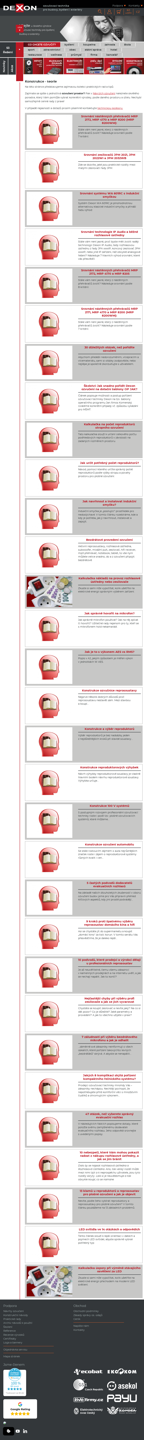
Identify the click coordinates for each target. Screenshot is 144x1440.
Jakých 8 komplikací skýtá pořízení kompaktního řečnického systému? (109, 1077)
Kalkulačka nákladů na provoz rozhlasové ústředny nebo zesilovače (109, 580)
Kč (129, 11)
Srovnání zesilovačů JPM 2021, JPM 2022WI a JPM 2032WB (109, 156)
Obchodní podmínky (86, 1311)
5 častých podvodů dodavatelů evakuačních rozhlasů (109, 884)
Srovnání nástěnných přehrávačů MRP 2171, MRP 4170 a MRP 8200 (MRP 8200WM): (109, 312)
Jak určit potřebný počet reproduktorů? (109, 463)
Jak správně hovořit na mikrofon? (109, 613)
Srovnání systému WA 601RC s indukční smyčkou (109, 195)
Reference (9, 1330)
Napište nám (81, 1325)
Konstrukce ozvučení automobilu (109, 844)
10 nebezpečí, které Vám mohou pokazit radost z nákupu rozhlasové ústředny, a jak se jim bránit (109, 1156)
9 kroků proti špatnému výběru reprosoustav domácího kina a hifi (109, 923)
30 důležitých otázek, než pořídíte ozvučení (109, 349)
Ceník (76, 1319)
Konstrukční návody (15, 1315)
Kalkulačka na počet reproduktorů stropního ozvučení (109, 426)
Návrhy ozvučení (13, 1311)
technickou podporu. (110, 108)
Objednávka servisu (15, 1349)
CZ (138, 12)
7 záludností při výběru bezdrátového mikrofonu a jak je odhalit (109, 1038)
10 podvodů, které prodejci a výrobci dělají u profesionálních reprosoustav (109, 961)
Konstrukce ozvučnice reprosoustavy (109, 690)
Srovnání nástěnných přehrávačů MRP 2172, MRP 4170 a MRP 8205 (109, 272)
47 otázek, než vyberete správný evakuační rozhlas (109, 1115)
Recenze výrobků (13, 1334)
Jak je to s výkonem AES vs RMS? (109, 652)
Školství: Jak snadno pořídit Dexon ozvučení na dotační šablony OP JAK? (109, 387)
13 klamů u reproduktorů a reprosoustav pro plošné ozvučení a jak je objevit (109, 1192)
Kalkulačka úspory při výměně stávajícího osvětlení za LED (109, 1269)
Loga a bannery (12, 1342)
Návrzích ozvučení (104, 93)
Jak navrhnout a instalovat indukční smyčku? (109, 503)
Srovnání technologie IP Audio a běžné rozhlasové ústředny (109, 233)
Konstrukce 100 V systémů (109, 806)
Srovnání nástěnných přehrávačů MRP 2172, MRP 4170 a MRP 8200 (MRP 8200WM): (109, 120)
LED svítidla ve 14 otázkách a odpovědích (109, 1229)
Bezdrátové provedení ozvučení (109, 540)
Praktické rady (12, 1319)
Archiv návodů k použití (17, 1322)
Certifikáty (9, 1338)
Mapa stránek (11, 1356)
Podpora (117, 5)
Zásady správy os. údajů (87, 1315)
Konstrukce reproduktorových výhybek (109, 767)
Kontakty (134, 5)
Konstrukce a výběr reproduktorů (109, 729)
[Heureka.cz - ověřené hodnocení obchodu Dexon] (14, 1395)
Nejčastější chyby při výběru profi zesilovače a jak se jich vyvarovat (109, 1000)
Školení (7, 1327)
